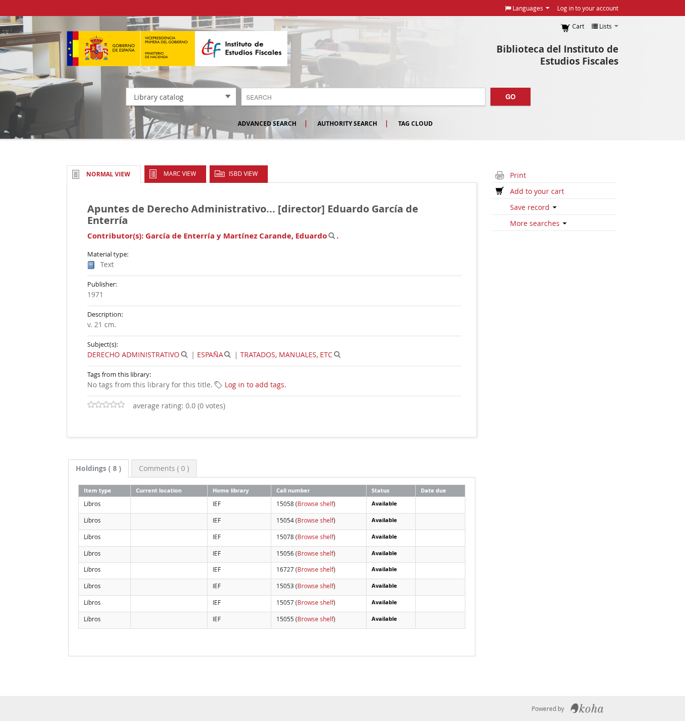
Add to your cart (537, 191)
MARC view (179, 173)
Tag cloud (415, 123)
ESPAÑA (210, 354)
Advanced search (267, 123)
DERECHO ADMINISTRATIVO (133, 354)
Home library (231, 490)
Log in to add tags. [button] (255, 384)
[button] (527, 8)
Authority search (347, 123)
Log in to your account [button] (587, 8)
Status (380, 490)
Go (510, 96)
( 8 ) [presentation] (98, 468)
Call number (293, 490)
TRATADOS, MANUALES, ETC (286, 354)
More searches (536, 223)
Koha (587, 708)
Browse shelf (315, 504)
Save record (531, 207)
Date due (433, 490)
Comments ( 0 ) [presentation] (164, 468)
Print (518, 175)
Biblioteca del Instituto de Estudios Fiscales (557, 55)
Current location (159, 490)
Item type (97, 490)
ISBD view (243, 173)
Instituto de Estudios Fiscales (177, 48)
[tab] (98, 468)
